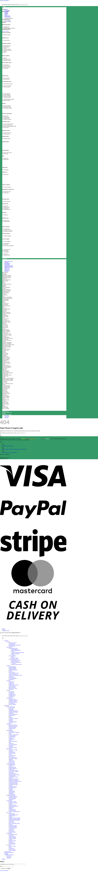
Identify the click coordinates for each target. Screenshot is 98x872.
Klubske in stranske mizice (16, 664)
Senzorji (10, 839)
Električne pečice (12, 767)
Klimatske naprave (12, 797)
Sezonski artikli (12, 849)
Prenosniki (7, 415)
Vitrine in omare (12, 686)
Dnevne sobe (9, 647)
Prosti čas (9, 845)
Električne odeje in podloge (14, 819)
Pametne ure (11, 848)
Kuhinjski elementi (12, 642)
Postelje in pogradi (12, 701)
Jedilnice (8, 680)
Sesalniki (11, 788)
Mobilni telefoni (12, 728)
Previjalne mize (12, 703)
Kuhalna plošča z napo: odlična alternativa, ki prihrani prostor (14, 449)
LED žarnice (11, 821)
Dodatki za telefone (13, 725)
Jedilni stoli (11, 682)
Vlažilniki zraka (12, 794)
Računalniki (7, 416)
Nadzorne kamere (12, 837)
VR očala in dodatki (13, 744)
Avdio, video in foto (11, 706)
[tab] (6, 9)
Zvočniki (10, 722)
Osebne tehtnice (12, 809)
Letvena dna (11, 679)
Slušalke (10, 717)
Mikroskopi (11, 713)
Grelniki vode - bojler (13, 749)
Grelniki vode (11, 769)
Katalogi (4, 413)
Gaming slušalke (12, 735)
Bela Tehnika (9, 748)
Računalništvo (9, 730)
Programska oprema (13, 741)
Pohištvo (4, 6)
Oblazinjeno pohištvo (13, 648)
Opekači (10, 785)
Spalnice (8, 665)
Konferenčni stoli (12, 694)
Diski (10, 733)
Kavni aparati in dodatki (14, 771)
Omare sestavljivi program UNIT (15, 675)
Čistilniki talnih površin (13, 814)
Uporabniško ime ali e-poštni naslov (7, 864)
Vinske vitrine (12, 761)
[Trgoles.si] (4, 0)
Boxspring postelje (12, 667)
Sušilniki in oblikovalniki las (14, 811)
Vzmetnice (11, 676)
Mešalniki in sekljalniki (13, 780)
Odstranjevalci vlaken (13, 783)
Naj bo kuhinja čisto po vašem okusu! (9, 452)
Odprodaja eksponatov (6, 412)
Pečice (10, 754)
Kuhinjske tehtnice (13, 773)
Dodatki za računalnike (13, 734)
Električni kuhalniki (13, 768)
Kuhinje (8, 641)
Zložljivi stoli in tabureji (13, 685)
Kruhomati (11, 772)
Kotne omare (11, 672)
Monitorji (6, 417)
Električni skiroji (12, 846)
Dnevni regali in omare (13, 659)
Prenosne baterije (12, 727)
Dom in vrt (9, 812)
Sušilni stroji (11, 760)
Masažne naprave (12, 805)
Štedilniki (11, 759)
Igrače (10, 847)
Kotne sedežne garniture (16, 650)
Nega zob (11, 808)
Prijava (9, 868)
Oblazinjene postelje (13, 669)
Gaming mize (11, 692)
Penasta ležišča (12, 677)
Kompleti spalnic (12, 666)
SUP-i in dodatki (12, 850)
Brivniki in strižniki (12, 801)
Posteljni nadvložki (13, 678)
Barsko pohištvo (12, 687)
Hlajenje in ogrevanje (11, 795)
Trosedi (12, 651)
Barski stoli (11, 689)
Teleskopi (11, 719)
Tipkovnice (11, 743)
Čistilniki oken (12, 813)
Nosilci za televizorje (13, 714)
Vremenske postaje (13, 827)
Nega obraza (11, 807)
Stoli (10, 742)
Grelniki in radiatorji (13, 796)
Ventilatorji (11, 793)
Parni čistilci (11, 822)
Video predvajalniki (13, 721)
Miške (10, 740)
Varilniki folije (12, 792)
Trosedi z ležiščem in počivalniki (17, 652)
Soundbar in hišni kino (13, 718)
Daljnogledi (11, 709)
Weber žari (11, 829)
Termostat (11, 841)
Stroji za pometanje (13, 825)
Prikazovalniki (12, 715)
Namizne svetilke (12, 838)
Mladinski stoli (12, 695)
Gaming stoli (11, 693)
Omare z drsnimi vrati (13, 674)
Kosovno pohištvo (12, 655)
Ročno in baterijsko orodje (14, 823)
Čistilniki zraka (12, 765)
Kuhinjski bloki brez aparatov (15, 645)
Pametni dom (9, 833)
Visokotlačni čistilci (13, 826)
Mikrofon (11, 746)
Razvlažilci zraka (12, 787)
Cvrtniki (10, 766)
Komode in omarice (15, 661)
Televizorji (11, 720)
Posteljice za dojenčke (13, 700)
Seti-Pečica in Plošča (13, 758)
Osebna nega (9, 800)
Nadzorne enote (12, 836)
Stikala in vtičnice (12, 840)
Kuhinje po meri (5, 411)
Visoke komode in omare (16, 662)
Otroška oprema (12, 810)
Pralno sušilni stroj (12, 757)
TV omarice (13, 663)
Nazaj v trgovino (8, 20)
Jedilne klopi (11, 681)
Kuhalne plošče (12, 752)
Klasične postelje (12, 668)
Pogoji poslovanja (5, 630)
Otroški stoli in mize (13, 702)
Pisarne (8, 690)
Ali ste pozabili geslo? (4, 870)
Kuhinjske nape (12, 753)
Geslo (1, 866)
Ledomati (11, 778)
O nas (3, 628)
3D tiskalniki (11, 731)
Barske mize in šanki (13, 688)
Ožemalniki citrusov (13, 786)
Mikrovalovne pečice (13, 782)
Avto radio (11, 708)
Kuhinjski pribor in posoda (14, 774)
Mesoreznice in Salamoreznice (15, 781)
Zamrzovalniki (12, 762)
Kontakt (3, 629)
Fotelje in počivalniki (15, 653)
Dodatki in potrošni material (14, 818)
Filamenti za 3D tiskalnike (14, 732)
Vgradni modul (12, 842)
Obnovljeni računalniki (6, 414)
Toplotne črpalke (12, 798)
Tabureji (12, 654)
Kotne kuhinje (12, 646)
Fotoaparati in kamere (13, 712)
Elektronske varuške (13, 802)
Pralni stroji (11, 756)
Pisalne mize (11, 691)
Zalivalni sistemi (12, 832)
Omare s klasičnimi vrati (14, 673)
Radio (10, 716)
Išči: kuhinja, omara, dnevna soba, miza (10, 4)
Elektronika (4, 258)
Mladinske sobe (12, 699)
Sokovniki (11, 789)
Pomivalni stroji (12, 755)
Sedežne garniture (14, 649)
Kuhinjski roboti (12, 775)
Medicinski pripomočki (13, 806)
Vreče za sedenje (12, 704)
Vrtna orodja (11, 828)
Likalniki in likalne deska (14, 779)
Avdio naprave (12, 707)
